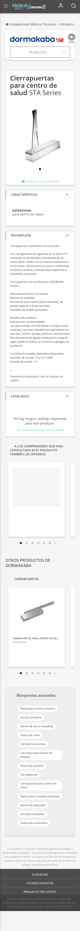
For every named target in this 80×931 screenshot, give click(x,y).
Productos (38, 52)
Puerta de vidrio (30, 735)
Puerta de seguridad (32, 805)
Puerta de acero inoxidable (36, 726)
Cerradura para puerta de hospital (36, 755)
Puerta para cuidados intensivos (40, 796)
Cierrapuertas (29, 774)
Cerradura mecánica (33, 744)
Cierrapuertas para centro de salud (38, 785)
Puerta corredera (31, 717)
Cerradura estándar (32, 814)
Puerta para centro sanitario (37, 708)
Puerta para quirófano (34, 823)
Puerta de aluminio (32, 766)
